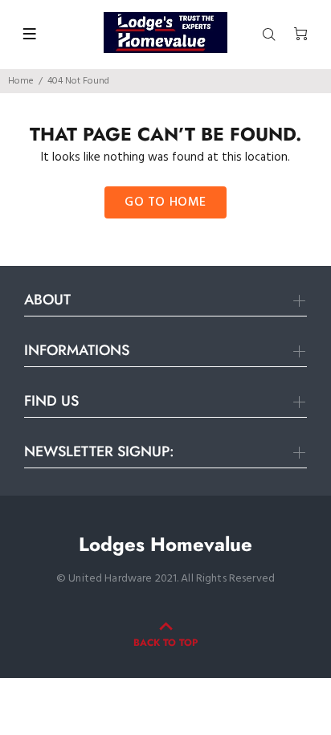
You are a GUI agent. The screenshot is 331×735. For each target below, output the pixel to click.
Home (21, 81)
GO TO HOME (165, 202)
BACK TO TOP (165, 642)
